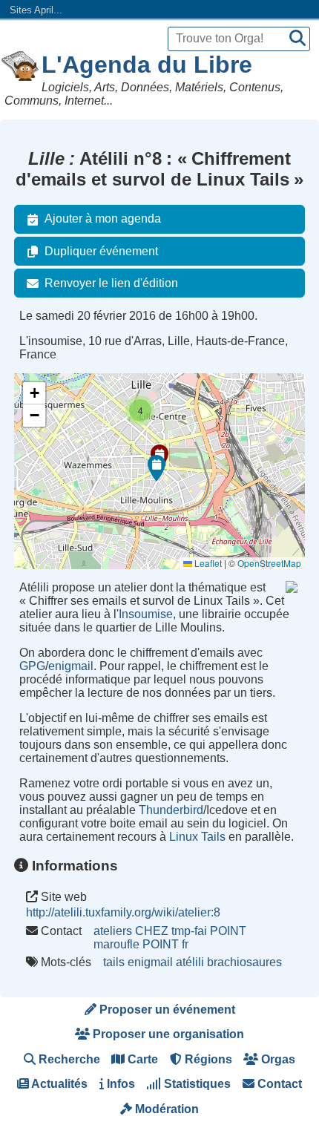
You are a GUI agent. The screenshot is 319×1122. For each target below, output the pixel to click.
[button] (156, 468)
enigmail (70, 666)
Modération (165, 1109)
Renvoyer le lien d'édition (111, 283)
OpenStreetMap (269, 563)
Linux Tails (197, 836)
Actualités (58, 1083)
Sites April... (36, 10)
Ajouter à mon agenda (103, 218)
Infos (119, 1083)
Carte (141, 1059)
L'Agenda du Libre (147, 64)
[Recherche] (297, 38)
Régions (207, 1059)
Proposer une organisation (167, 1034)
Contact (278, 1083)
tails (114, 962)
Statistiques (196, 1083)
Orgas (276, 1059)
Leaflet (207, 563)
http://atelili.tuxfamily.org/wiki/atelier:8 (123, 912)
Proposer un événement (165, 1009)
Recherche (68, 1059)
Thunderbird (171, 810)
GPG (32, 666)
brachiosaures (244, 962)
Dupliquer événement (101, 251)
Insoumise (146, 614)
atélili (190, 962)
